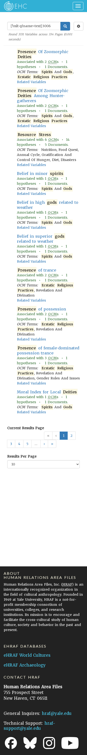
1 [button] (64, 435)
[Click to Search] (65, 26)
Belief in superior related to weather (41, 239)
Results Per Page (21, 456)
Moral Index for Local (47, 392)
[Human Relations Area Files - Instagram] (49, 743)
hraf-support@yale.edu (29, 726)
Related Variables (31, 82)
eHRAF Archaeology (25, 665)
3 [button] (11, 444)
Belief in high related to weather (47, 205)
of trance (37, 270)
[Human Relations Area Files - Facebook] (11, 743)
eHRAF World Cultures (27, 655)
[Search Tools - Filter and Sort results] (78, 26)
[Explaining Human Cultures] (14, 6)
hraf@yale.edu (57, 713)
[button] (44, 444)
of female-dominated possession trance (48, 350)
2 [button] (71, 435)
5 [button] (27, 444)
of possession (42, 309)
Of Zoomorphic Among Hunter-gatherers (42, 95)
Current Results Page (25, 428)
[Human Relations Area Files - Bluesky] (30, 743)
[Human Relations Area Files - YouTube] (70, 743)
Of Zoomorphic (43, 54)
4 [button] (19, 444)
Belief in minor (40, 173)
